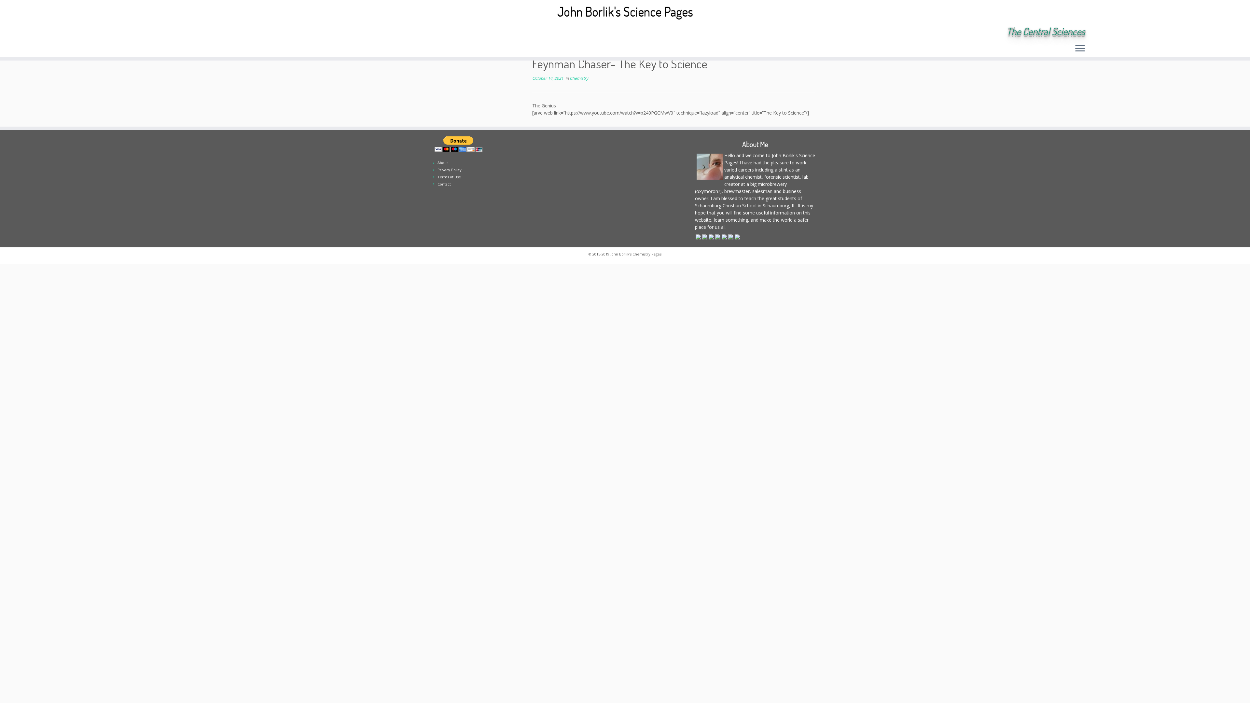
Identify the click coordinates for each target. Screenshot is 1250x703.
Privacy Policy (450, 169)
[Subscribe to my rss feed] (171, 32)
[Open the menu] (1080, 49)
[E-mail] (179, 32)
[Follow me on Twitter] (188, 32)
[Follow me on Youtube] (215, 32)
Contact (444, 184)
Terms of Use (449, 176)
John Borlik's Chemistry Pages (635, 254)
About (443, 162)
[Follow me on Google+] (206, 32)
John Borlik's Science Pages (625, 11)
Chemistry (579, 78)
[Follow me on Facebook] (197, 32)
